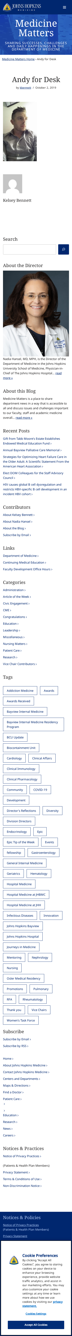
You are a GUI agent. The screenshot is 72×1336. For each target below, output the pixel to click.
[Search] (63, 249)
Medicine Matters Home (18, 59)
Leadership (10, 630)
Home (7, 1058)
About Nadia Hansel (16, 521)
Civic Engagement (15, 603)
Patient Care (11, 650)
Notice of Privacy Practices (21, 1156)
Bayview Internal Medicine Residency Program (32, 724)
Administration (13, 590)
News (7, 1128)
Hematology (38, 874)
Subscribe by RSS (14, 1046)
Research (9, 657)
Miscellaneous (13, 637)
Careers (8, 1135)
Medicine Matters (36, 28)
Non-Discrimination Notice (21, 1186)
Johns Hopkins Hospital (23, 936)
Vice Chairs (39, 1010)
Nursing (12, 968)
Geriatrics (13, 874)
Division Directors (19, 821)
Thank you (14, 1010)
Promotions (15, 989)
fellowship (14, 853)
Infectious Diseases (20, 915)
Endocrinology (17, 832)
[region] (36, 1287)
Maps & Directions (15, 1085)
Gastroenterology (43, 853)
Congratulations (14, 617)
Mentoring (14, 957)
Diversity (52, 811)
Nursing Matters (14, 644)
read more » (24, 418)
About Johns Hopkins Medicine (24, 1065)
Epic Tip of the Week (21, 842)
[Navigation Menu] (64, 7)
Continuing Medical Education (23, 562)
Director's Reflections (21, 811)
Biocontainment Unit (21, 748)
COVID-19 (40, 790)
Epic (40, 832)
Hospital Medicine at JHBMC (26, 894)
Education (10, 623)
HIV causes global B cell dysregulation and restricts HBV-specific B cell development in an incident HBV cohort (35, 489)
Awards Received (18, 701)
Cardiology (14, 758)
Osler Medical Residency (23, 978)
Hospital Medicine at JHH (24, 905)
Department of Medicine (20, 556)
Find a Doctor (12, 1092)
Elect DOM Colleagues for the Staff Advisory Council (33, 475)
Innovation (51, 915)
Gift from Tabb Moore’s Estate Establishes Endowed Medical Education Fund (31, 441)
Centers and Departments (20, 1079)
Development (16, 800)
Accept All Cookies (36, 1325)
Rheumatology (33, 999)
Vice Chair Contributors (19, 664)
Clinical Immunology (21, 769)
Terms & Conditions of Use (21, 1179)
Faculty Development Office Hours (26, 569)
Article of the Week (16, 597)
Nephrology (40, 957)
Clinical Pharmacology (22, 779)
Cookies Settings (36, 1313)
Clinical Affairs (42, 758)
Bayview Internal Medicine (25, 711)
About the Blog (13, 528)
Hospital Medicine (19, 884)
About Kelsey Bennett (18, 515)
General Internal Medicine (25, 863)
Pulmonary (41, 989)
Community (15, 790)
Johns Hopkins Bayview (23, 926)
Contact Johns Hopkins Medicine (25, 1072)
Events (49, 842)
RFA (9, 999)
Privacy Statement (15, 1172)
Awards (49, 691)
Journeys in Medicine (21, 947)
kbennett (25, 87)
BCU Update (15, 737)
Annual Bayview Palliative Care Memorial (31, 450)
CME (6, 610)
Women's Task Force (21, 1020)
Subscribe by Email (16, 535)
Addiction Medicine (20, 691)
